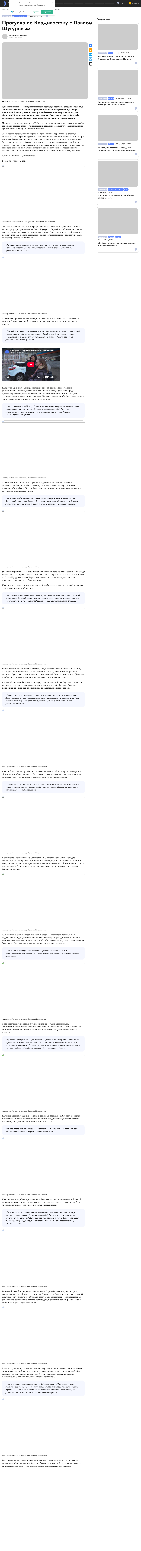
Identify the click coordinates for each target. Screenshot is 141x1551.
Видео (110, 53)
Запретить (35, 12)
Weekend (111, 144)
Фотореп (111, 98)
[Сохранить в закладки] (47, 16)
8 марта (117, 237)
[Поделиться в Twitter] (90, 59)
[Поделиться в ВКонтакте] (90, 45)
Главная (5, 10)
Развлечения (7, 16)
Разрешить (47, 12)
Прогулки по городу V (19, 16)
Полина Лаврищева (20, 36)
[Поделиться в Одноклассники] (90, 50)
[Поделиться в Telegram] (90, 54)
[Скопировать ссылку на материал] (90, 64)
